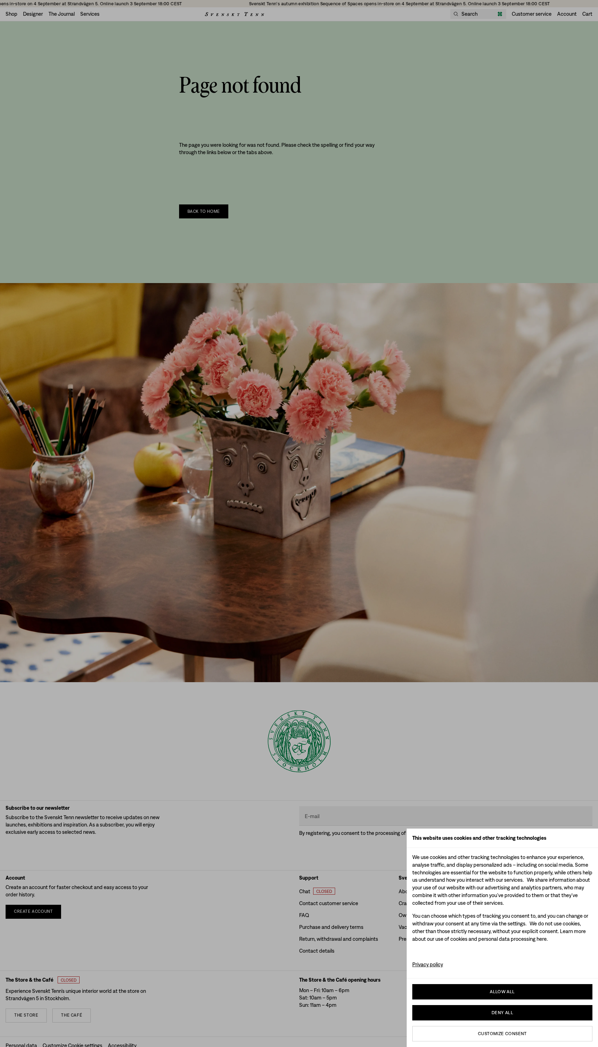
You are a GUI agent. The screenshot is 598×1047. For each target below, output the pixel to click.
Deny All (502, 1012)
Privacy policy (427, 964)
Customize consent (502, 1033)
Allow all (502, 991)
